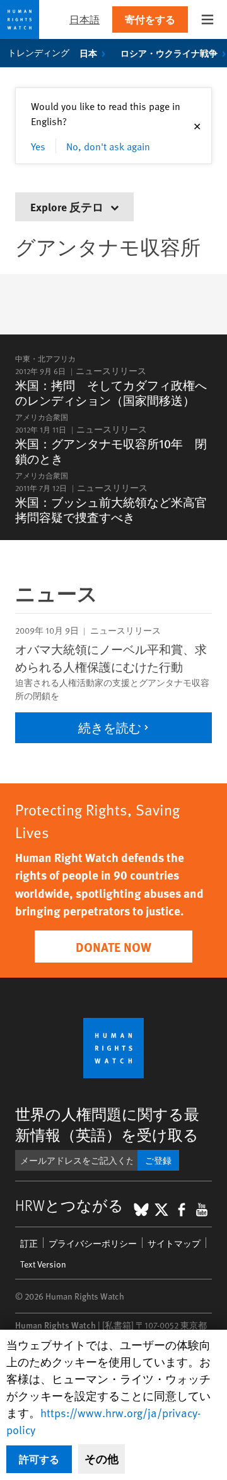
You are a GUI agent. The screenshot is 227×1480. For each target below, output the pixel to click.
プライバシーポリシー (93, 1243)
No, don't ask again (108, 146)
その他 (101, 1458)
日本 (88, 53)
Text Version (43, 1264)
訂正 (29, 1243)
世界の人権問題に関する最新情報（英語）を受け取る (107, 1124)
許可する (39, 1459)
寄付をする (150, 19)
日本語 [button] (84, 19)
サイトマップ (174, 1243)
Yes (38, 146)
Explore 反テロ (68, 206)
